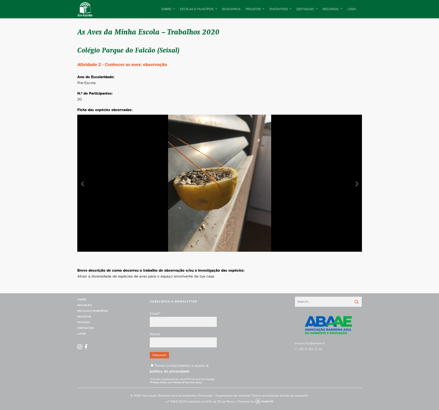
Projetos (84, 316)
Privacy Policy (158, 382)
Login (351, 9)
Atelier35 (267, 401)
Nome (155, 334)
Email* (155, 313)
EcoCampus (231, 9)
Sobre (81, 299)
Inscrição (84, 305)
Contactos (85, 328)
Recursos (331, 9)
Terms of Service (184, 382)
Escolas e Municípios (92, 311)
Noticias (83, 322)
